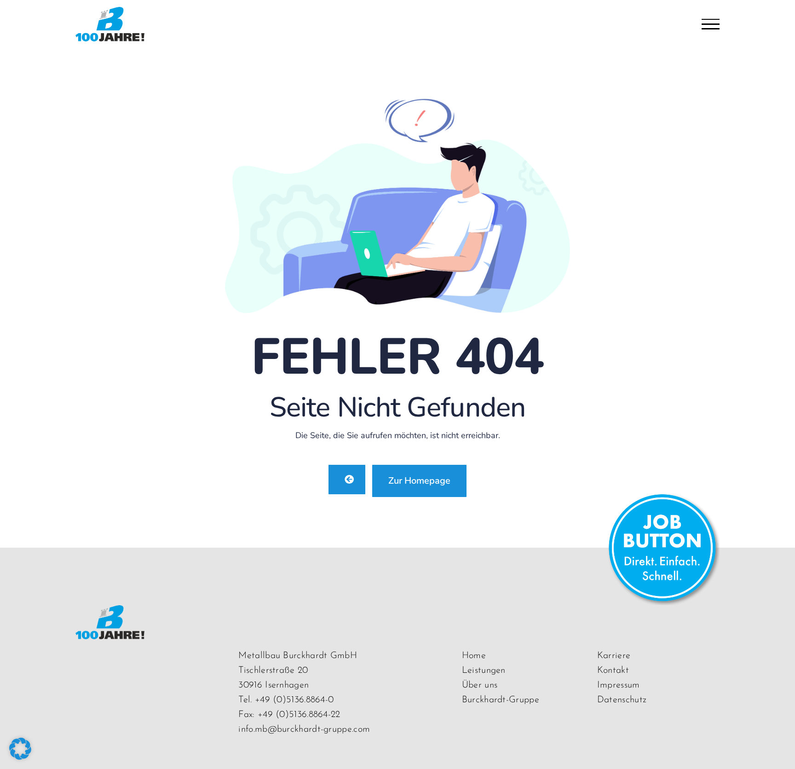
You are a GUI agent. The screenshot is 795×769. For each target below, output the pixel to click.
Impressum (618, 685)
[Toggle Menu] (710, 24)
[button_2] (662, 499)
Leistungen (484, 670)
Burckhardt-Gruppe (500, 700)
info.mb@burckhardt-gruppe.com (304, 729)
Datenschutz (621, 700)
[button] (20, 749)
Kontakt (613, 670)
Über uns (479, 685)
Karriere (613, 655)
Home (474, 655)
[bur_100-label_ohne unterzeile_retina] (109, 614)
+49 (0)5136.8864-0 (294, 700)
